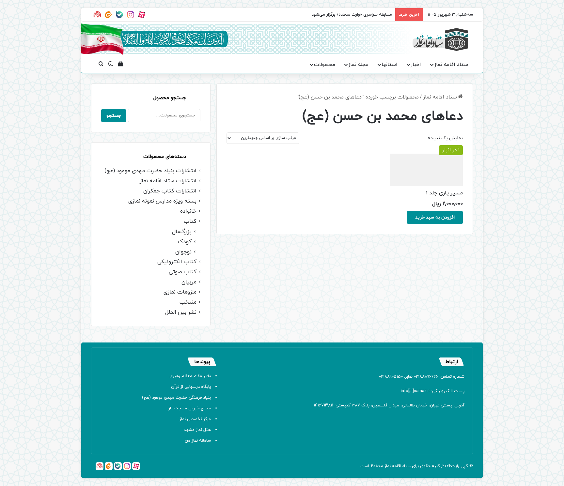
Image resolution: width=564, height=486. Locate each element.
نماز (387, 466)
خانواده (188, 211)
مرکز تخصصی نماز (195, 419)
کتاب (190, 221)
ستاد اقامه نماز (451, 64)
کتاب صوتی (182, 272)
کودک (185, 241)
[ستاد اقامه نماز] (440, 39)
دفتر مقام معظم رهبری (190, 376)
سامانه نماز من (198, 441)
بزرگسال (182, 231)
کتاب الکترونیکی (176, 262)
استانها (390, 64)
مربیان (188, 282)
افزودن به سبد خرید (435, 217)
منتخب (188, 302)
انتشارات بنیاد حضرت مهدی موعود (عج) (150, 171)
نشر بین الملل (180, 312)
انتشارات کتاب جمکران (169, 191)
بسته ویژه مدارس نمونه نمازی (162, 201)
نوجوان (183, 252)
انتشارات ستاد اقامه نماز (168, 181)
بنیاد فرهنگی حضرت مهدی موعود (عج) (176, 398)
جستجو (113, 116)
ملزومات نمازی (180, 292)
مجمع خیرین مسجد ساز (189, 408)
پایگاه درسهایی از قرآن (191, 387)
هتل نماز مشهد (197, 430)
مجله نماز (358, 64)
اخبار (416, 64)
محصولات (324, 64)
